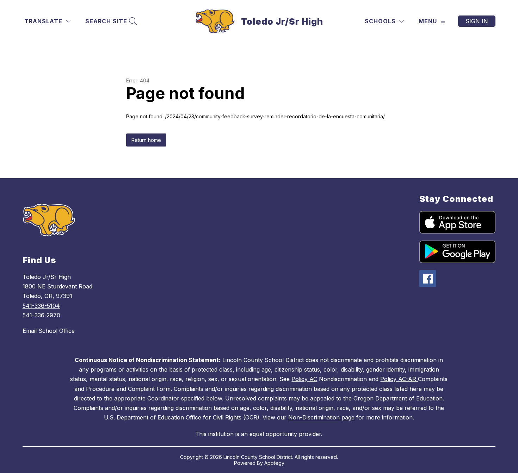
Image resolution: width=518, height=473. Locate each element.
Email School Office (49, 330)
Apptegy (274, 463)
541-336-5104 (41, 305)
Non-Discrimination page (321, 417)
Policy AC (304, 378)
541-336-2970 (41, 315)
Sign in (476, 21)
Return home (146, 140)
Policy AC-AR (399, 378)
